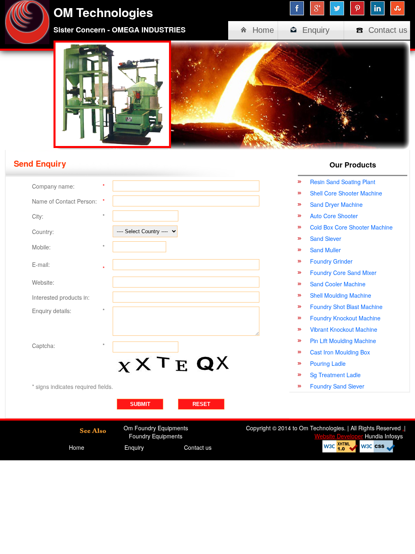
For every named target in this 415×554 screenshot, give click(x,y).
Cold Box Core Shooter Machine (351, 227)
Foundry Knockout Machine (345, 318)
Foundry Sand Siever (337, 386)
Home (263, 30)
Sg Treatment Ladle (335, 375)
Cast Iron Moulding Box (340, 352)
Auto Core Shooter (334, 216)
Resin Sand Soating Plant (342, 182)
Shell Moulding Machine (340, 295)
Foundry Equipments (155, 436)
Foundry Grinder (331, 261)
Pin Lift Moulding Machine (343, 341)
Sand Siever (325, 238)
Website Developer (338, 436)
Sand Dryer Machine (336, 204)
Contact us (387, 30)
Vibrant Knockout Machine (343, 329)
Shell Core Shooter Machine (346, 193)
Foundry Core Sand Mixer (343, 272)
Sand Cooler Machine (338, 284)
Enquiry (315, 30)
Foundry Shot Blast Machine (346, 307)
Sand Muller (325, 250)
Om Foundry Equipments (156, 428)
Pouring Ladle (328, 363)
